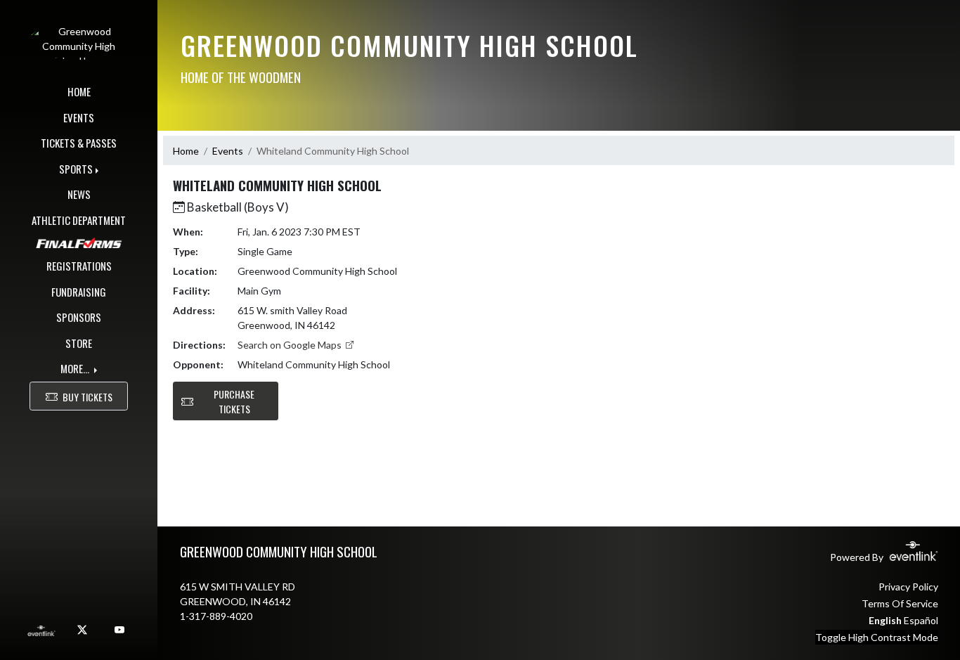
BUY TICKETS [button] (87, 396)
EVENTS (78, 117)
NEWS (79, 194)
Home (186, 151)
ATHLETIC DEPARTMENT (79, 220)
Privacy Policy (908, 587)
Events (227, 151)
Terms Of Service (900, 603)
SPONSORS (78, 317)
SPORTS (76, 168)
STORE (78, 343)
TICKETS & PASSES (79, 142)
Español (921, 620)
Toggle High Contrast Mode (876, 637)
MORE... (75, 368)
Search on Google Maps (291, 345)
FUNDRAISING (78, 291)
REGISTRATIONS (79, 265)
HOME (79, 91)
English (885, 620)
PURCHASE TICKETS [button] (234, 401)
